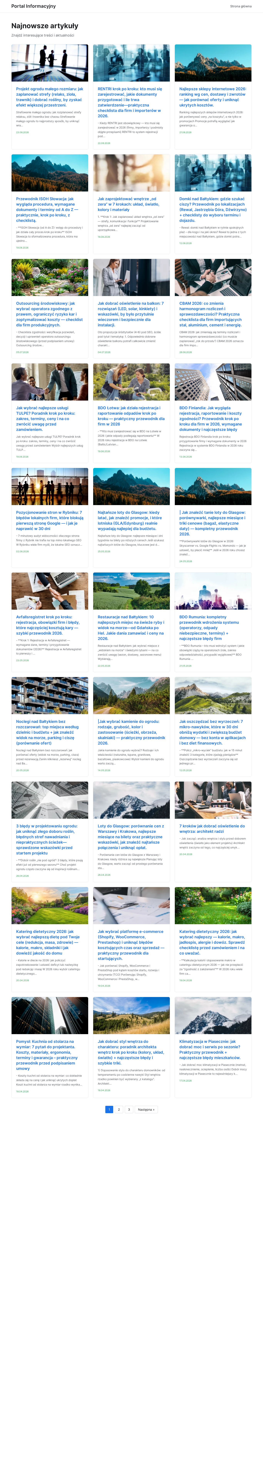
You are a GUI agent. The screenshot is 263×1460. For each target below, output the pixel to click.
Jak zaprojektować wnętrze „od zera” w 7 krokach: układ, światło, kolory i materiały (128, 204)
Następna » (146, 1109)
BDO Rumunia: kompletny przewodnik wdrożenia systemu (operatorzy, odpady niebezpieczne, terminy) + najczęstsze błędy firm (209, 628)
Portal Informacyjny (33, 6)
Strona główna (241, 6)
